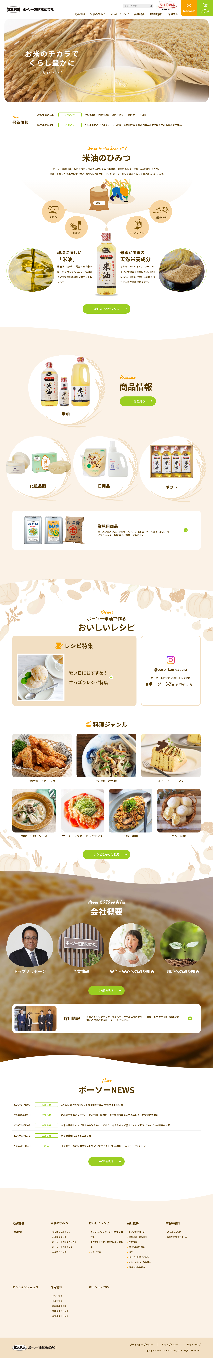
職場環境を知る (59, 1305)
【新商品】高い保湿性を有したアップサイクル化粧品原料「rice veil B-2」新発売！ (104, 1146)
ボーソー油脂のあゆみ (139, 1257)
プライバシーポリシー (141, 1344)
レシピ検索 (96, 1252)
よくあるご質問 (174, 1231)
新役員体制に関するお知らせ (76, 1135)
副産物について (59, 1252)
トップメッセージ (137, 1231)
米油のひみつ (98, 14)
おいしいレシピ (120, 14)
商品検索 (18, 1231)
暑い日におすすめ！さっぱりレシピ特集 (107, 1234)
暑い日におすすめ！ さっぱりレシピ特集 (88, 677)
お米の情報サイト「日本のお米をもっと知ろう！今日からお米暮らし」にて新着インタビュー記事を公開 (115, 1125)
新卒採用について (60, 1311)
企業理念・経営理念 (138, 1236)
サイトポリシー (170, 1344)
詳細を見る (106, 990)
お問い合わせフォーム (177, 1236)
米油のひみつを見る (106, 309)
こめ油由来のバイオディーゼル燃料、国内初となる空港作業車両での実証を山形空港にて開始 (133, 125)
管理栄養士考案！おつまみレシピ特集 (107, 1244)
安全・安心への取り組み (140, 1262)
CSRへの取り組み (137, 1246)
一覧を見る (138, 401)
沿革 (131, 1252)
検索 (151, 6)
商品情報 (79, 14)
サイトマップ (194, 1344)
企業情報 (133, 1241)
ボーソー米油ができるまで (64, 1241)
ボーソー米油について (62, 1246)
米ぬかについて (59, 1236)
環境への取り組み (137, 1267)
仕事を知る (57, 1300)
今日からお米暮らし (61, 1231)
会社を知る (57, 1295)
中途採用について (60, 1316)
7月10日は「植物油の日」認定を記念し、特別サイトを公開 (115, 114)
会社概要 (139, 14)
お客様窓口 (156, 14)
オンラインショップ (25, 1287)
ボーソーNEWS (99, 1287)
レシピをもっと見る (106, 854)
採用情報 (173, 14)
